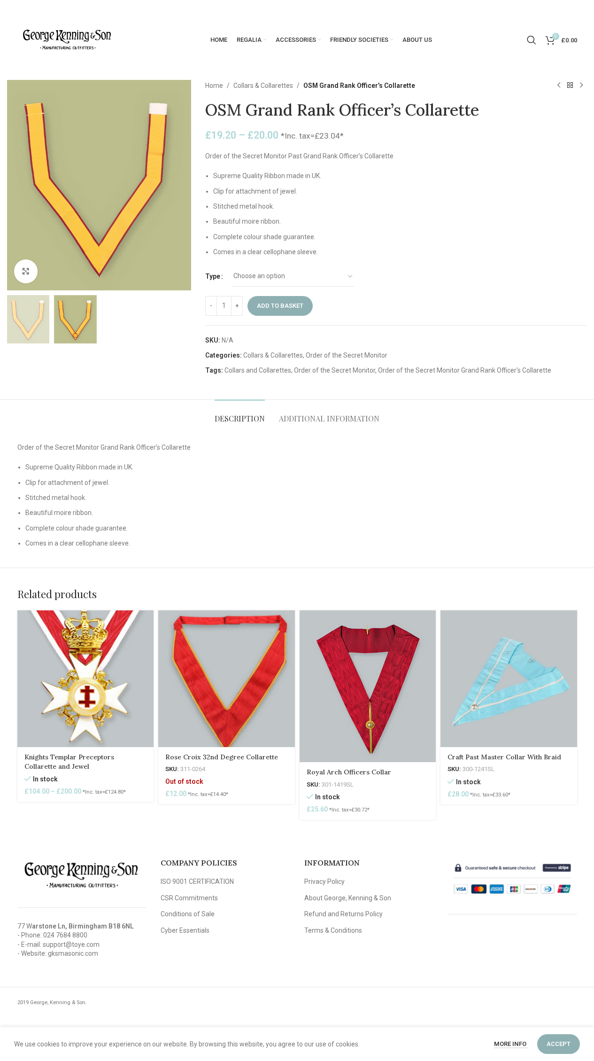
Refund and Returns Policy (343, 914)
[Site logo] (66, 39)
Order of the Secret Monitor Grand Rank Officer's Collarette (464, 370)
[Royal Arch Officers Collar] (368, 686)
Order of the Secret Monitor (346, 355)
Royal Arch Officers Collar (349, 772)
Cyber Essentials (185, 930)
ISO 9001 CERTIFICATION (197, 881)
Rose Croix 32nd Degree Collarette (221, 757)
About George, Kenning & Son (347, 898)
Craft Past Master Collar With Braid (504, 757)
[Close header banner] (582, 9)
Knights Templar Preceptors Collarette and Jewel (69, 762)
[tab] (240, 413)
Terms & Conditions (333, 930)
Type (212, 276)
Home (214, 85)
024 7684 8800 (65, 935)
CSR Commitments (189, 898)
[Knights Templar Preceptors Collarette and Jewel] (85, 678)
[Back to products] (570, 85)
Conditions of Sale (188, 914)
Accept (559, 1043)
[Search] (531, 40)
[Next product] (581, 85)
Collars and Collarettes (257, 370)
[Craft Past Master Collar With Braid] (508, 678)
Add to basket (280, 305)
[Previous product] (558, 85)
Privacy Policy (324, 881)
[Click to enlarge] (26, 271)
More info (511, 1043)
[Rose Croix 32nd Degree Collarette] (226, 678)
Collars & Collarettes (263, 85)
